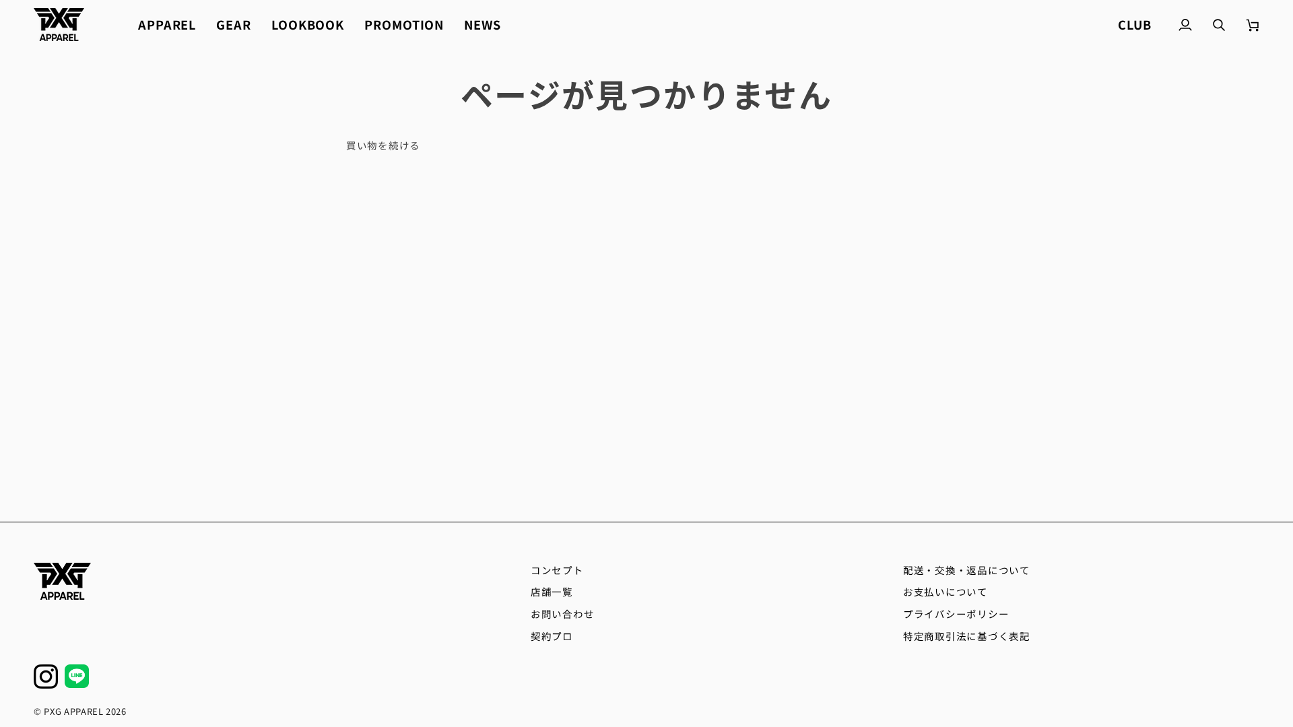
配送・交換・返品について (966, 570)
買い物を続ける (383, 145)
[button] (167, 24)
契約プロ (552, 636)
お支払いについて (945, 591)
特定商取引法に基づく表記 (966, 636)
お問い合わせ (562, 614)
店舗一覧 (552, 591)
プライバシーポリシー (956, 614)
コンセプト (557, 570)
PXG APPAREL (73, 711)
